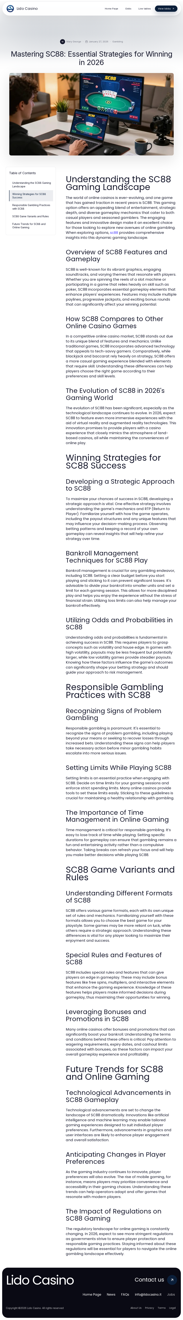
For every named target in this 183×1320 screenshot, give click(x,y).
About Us (136, 1308)
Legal (172, 1308)
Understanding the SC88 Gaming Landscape (31, 184)
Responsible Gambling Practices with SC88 (31, 207)
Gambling (117, 41)
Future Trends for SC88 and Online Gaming (29, 225)
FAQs (125, 1294)
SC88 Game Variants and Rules (30, 216)
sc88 (114, 232)
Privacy (149, 1308)
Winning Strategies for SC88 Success (29, 196)
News (111, 1294)
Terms (162, 1308)
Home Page (92, 1294)
